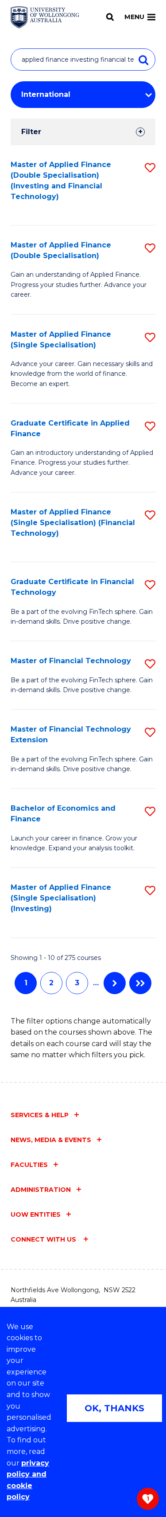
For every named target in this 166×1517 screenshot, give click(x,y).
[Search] (110, 16)
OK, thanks (114, 1408)
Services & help (40, 1115)
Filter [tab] (31, 131)
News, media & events (51, 1140)
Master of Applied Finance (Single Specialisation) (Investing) (61, 898)
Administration (41, 1190)
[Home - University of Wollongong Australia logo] (45, 17)
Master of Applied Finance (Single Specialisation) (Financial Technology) (73, 523)
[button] (150, 167)
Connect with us (44, 1239)
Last (140, 983)
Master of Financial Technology (71, 661)
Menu (134, 17)
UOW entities (36, 1214)
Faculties (29, 1165)
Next (115, 983)
